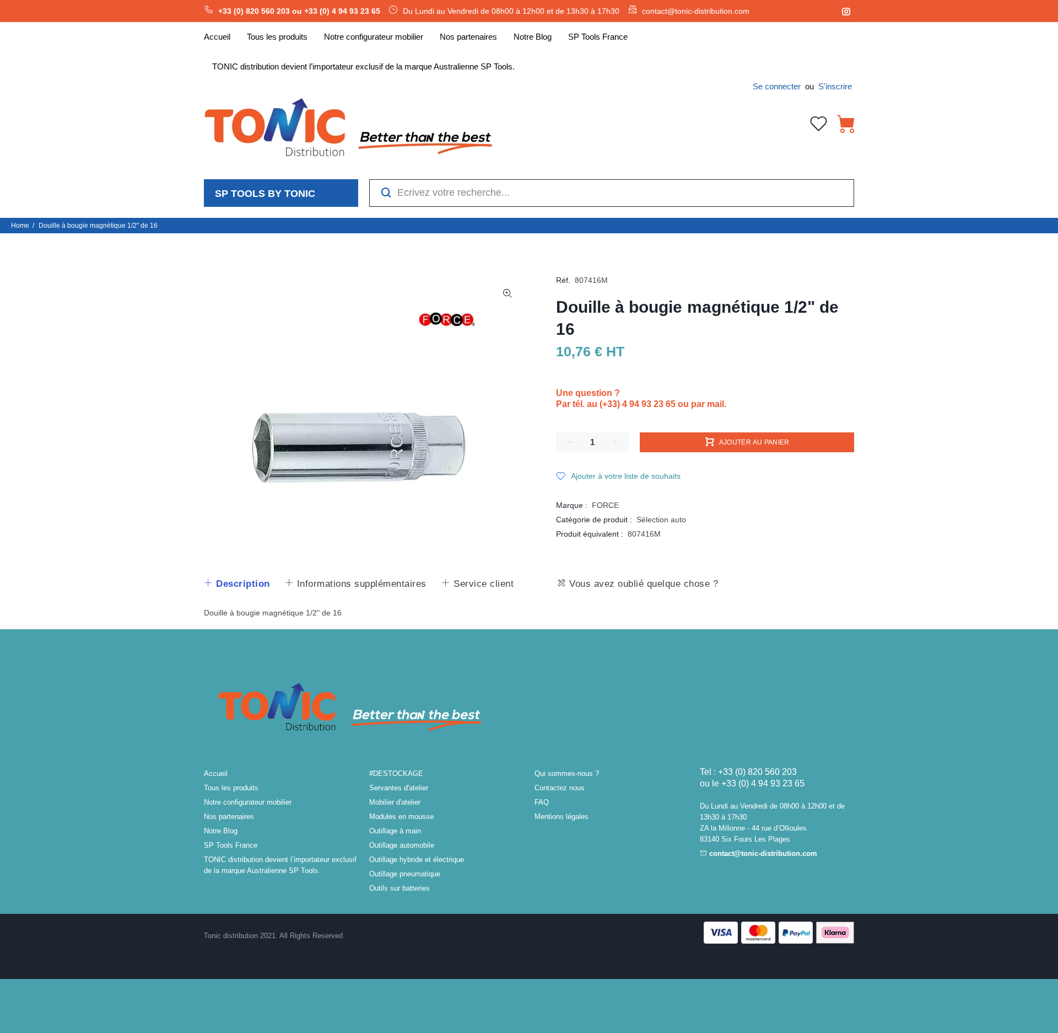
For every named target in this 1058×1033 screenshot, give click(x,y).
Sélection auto (661, 519)
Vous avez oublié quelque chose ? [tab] (642, 584)
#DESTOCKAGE (396, 773)
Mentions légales (562, 816)
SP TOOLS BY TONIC (265, 193)
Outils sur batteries (399, 888)
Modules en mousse (401, 816)
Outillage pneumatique (404, 874)
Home (20, 225)
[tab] (236, 584)
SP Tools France (230, 845)
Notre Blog (220, 831)
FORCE (605, 505)
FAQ (542, 802)
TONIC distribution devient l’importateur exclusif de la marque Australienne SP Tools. (280, 865)
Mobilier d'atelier (394, 802)
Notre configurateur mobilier (248, 802)
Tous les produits (231, 788)
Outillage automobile (401, 845)
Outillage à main (395, 831)
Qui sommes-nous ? (567, 773)
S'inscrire (835, 86)
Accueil (216, 773)
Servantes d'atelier (398, 788)
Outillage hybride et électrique (416, 859)
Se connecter (777, 86)
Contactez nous (560, 788)
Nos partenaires (229, 816)
